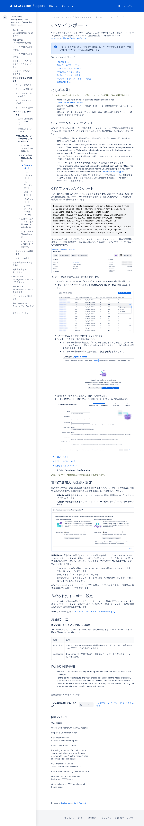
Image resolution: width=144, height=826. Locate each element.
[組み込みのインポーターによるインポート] (120, 17)
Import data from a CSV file (63, 745)
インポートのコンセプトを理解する (27, 148)
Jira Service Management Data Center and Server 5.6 (21, 19)
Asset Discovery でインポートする (25, 121)
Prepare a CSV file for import (64, 732)
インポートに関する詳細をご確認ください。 (71, 38)
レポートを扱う (22, 258)
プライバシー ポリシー (74, 818)
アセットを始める (23, 85)
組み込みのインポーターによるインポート (25, 138)
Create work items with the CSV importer (69, 728)
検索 (119, 6)
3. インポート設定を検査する (27, 234)
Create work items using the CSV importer (70, 771)
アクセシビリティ (20, 313)
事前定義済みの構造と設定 (68, 72)
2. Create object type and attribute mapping (95, 611)
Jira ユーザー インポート (28, 185)
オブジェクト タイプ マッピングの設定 (74, 78)
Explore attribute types (113, 171)
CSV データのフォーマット (69, 65)
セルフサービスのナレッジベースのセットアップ (22, 64)
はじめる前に (63, 61)
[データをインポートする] (115, 17)
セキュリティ (105, 818)
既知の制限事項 (64, 82)
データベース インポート (28, 175)
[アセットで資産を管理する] (109, 17)
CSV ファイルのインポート (69, 68)
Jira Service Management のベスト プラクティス (23, 279)
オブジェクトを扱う (24, 107)
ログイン (128, 6)
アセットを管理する (24, 89)
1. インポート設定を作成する (27, 158)
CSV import (56, 723)
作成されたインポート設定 (68, 75)
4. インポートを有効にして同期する (27, 244)
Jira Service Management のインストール (23, 33)
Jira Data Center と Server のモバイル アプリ (23, 306)
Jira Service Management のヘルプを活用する (23, 289)
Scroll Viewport (80, 803)
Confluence (65, 803)
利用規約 (92, 818)
